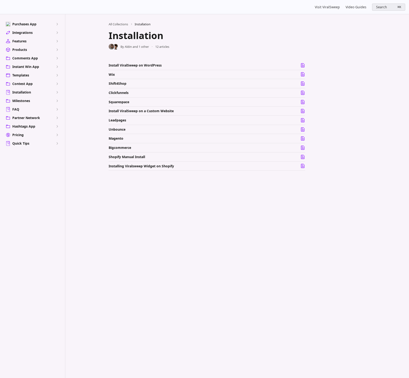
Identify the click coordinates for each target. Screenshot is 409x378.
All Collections (118, 24)
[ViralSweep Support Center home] (5, 7)
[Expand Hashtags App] (57, 126)
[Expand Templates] (57, 75)
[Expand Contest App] (57, 83)
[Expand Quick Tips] (57, 143)
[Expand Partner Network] (57, 118)
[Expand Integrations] (57, 32)
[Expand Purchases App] (57, 24)
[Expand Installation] (57, 92)
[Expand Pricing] (57, 135)
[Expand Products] (57, 49)
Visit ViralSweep (327, 7)
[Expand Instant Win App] (57, 66)
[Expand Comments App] (57, 58)
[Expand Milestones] (57, 101)
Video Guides (356, 7)
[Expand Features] (57, 41)
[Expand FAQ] (57, 109)
